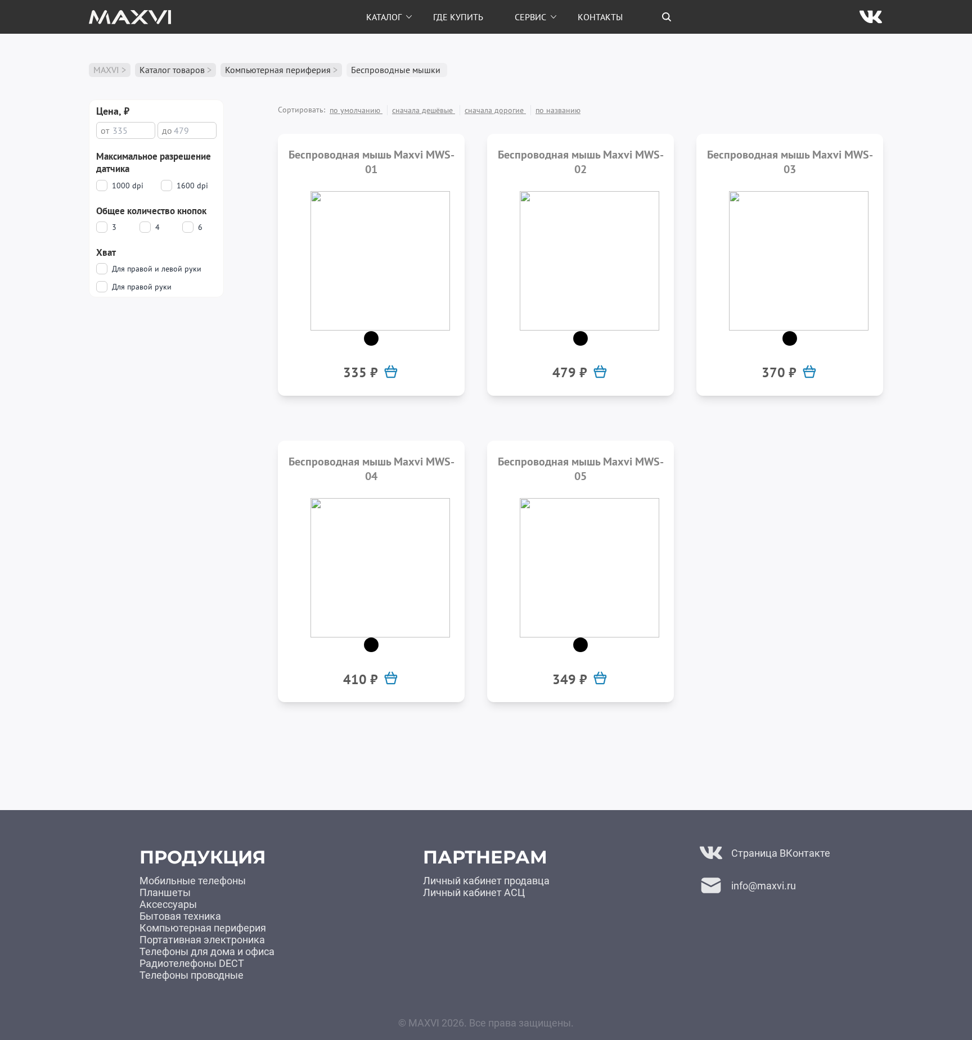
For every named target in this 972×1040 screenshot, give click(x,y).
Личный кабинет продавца (486, 881)
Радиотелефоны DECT (192, 963)
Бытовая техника (180, 916)
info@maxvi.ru (763, 886)
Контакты (600, 16)
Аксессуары (168, 904)
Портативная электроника (202, 940)
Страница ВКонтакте (780, 853)
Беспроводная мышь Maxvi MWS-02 (581, 162)
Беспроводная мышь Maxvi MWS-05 (581, 468)
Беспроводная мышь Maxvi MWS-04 (371, 468)
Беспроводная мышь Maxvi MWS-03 (790, 162)
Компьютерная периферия (278, 69)
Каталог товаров (172, 69)
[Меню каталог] (409, 17)
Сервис (530, 16)
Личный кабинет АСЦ (474, 892)
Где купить (458, 16)
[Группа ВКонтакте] (870, 16)
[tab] (666, 16)
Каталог (384, 16)
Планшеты (165, 892)
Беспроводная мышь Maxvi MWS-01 (371, 162)
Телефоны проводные (192, 975)
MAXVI (106, 69)
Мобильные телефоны (193, 881)
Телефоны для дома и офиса (207, 951)
